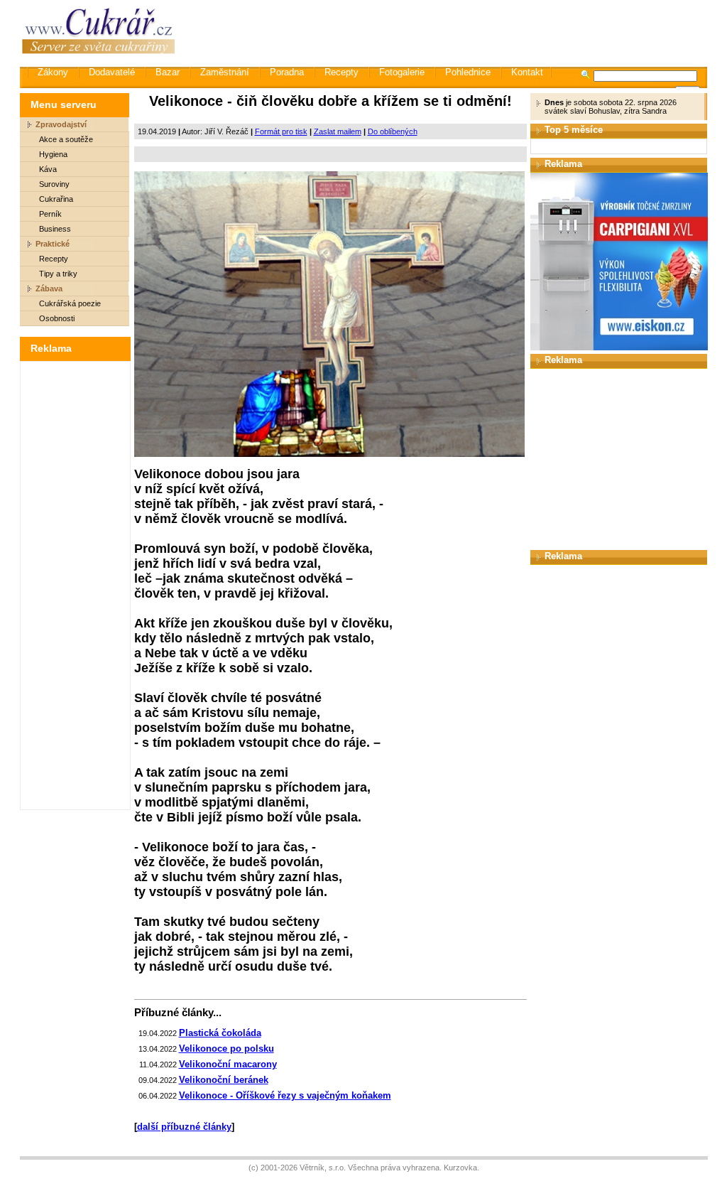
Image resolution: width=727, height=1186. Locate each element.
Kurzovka (460, 1167)
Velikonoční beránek (223, 1079)
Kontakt (527, 72)
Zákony (53, 72)
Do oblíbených (392, 131)
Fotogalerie (402, 72)
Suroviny (54, 184)
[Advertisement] (448, 32)
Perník (50, 214)
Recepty (341, 72)
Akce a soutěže (66, 139)
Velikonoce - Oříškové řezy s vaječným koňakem (285, 1095)
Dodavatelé (112, 72)
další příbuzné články (184, 1126)
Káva (48, 169)
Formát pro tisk (281, 131)
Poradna (287, 72)
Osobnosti (57, 318)
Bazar (167, 72)
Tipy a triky (58, 273)
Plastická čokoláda (220, 1033)
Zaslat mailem (337, 131)
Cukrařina (56, 199)
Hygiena (53, 154)
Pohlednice (468, 72)
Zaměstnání (224, 72)
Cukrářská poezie (70, 303)
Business (55, 229)
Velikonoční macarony (228, 1064)
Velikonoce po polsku (226, 1048)
